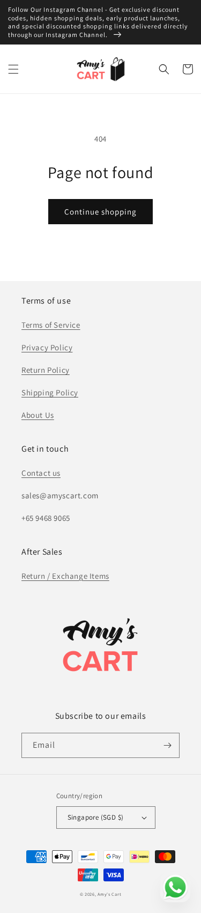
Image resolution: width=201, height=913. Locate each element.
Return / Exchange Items (65, 576)
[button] (13, 69)
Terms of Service (50, 325)
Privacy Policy (46, 347)
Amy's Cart (109, 894)
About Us (37, 415)
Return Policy (45, 370)
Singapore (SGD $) (96, 817)
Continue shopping (100, 212)
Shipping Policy (49, 392)
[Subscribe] (167, 745)
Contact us (41, 473)
